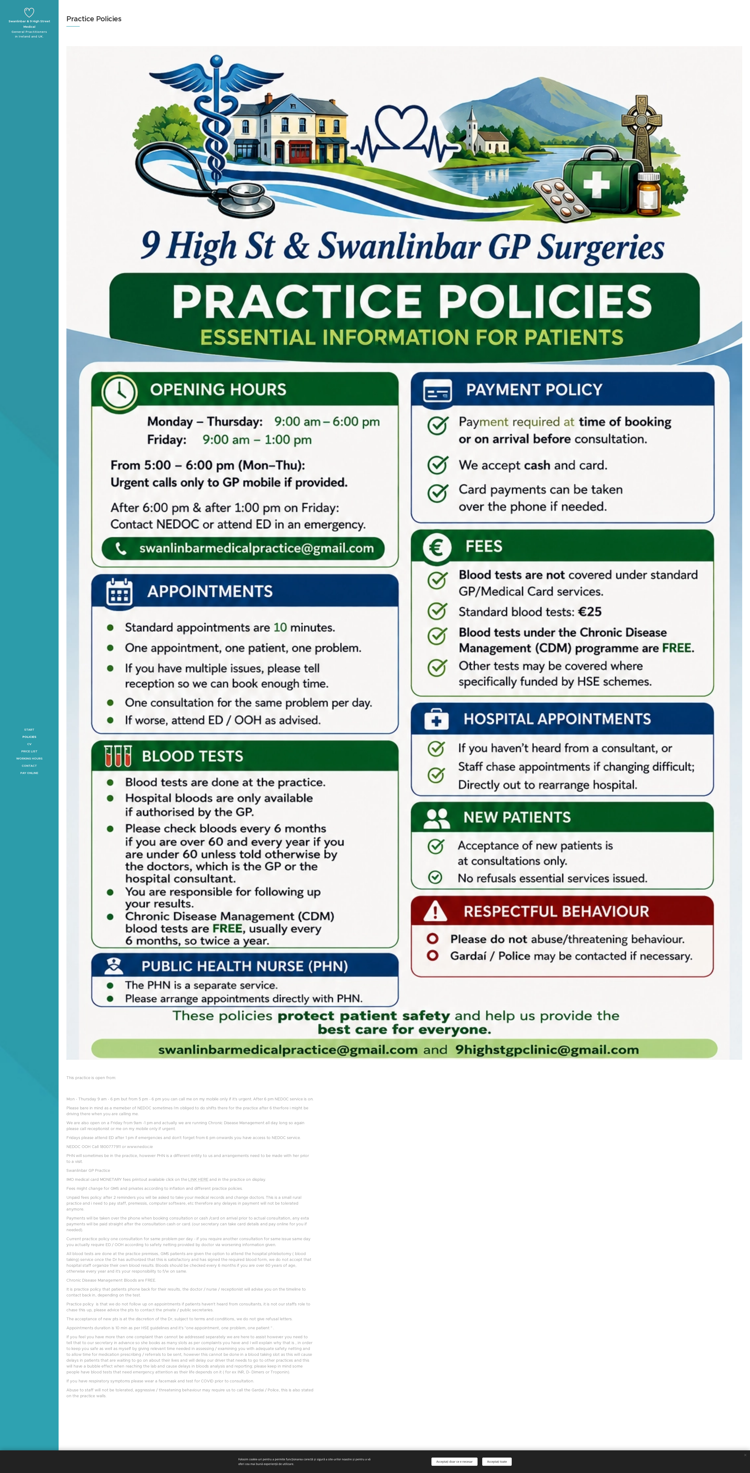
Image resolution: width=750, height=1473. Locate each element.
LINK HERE (198, 1179)
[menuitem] (29, 729)
